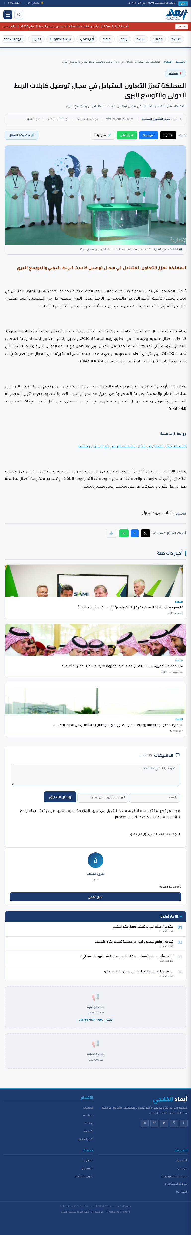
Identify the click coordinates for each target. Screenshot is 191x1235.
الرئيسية (175, 38)
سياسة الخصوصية (60, 38)
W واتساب (127, 135)
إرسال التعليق (60, 797)
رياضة (123, 38)
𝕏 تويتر (168, 135)
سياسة (140, 38)
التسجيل (87, 1168)
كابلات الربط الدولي (157, 513)
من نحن (182, 1168)
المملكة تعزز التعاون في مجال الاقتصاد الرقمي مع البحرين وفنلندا (132, 447)
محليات (158, 38)
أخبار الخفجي (87, 38)
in (144, 1123)
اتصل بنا (36, 38)
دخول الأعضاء (84, 1176)
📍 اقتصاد (175, 73)
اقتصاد (107, 38)
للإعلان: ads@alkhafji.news (95, 1020)
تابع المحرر (96, 897)
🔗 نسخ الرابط (102, 135)
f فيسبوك (149, 135)
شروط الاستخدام (13, 38)
